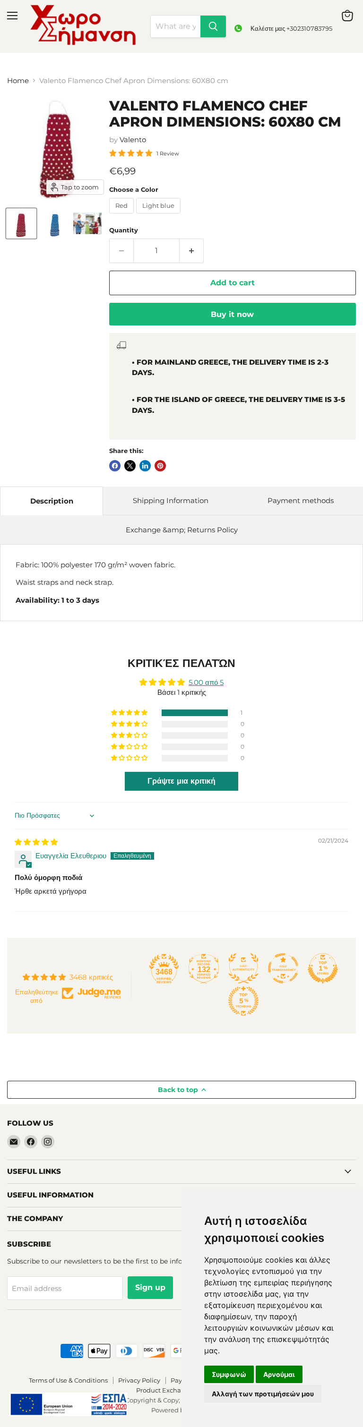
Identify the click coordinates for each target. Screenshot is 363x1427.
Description (51, 500)
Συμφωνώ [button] (229, 1374)
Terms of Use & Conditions (68, 1380)
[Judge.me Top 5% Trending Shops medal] (243, 1001)
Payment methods (301, 500)
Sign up (150, 1287)
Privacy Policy (139, 1380)
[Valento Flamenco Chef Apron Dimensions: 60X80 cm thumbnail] (21, 223)
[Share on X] (130, 465)
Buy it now (232, 314)
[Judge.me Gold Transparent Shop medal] (283, 968)
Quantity (123, 230)
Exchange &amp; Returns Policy (182, 529)
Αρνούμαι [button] (279, 1374)
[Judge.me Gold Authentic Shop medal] (243, 968)
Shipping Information (170, 500)
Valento (133, 139)
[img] (36, 841)
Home (18, 81)
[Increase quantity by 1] (192, 251)
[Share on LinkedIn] (145, 465)
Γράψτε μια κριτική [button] (181, 781)
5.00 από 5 (206, 682)
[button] (130, 712)
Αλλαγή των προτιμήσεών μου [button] (263, 1394)
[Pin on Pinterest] (160, 465)
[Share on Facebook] (115, 465)
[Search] (213, 26)
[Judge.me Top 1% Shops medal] (323, 968)
